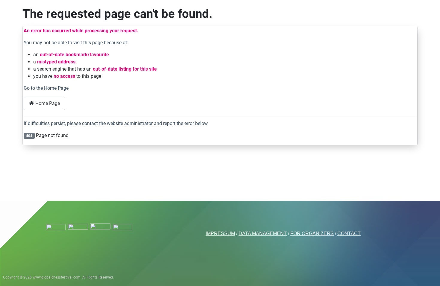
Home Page (47, 103)
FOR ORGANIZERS (312, 233)
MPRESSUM (221, 233)
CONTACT (349, 233)
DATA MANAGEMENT (263, 233)
